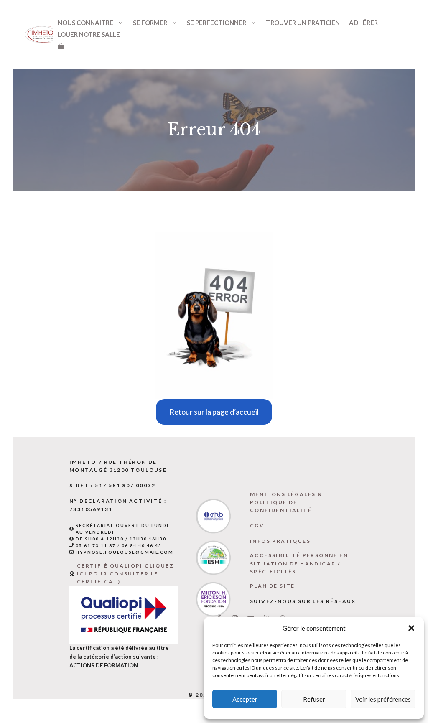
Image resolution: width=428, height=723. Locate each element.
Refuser (314, 699)
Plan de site (272, 586)
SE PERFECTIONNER (216, 22)
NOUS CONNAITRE (85, 22)
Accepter (244, 699)
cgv (257, 525)
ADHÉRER (363, 22)
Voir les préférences (383, 699)
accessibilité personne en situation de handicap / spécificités (299, 563)
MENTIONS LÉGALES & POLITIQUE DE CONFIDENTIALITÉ (286, 502)
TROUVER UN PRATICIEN (303, 22)
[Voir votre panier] (61, 46)
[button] (411, 628)
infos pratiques (280, 541)
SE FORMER (150, 22)
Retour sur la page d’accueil (214, 411)
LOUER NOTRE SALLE (89, 34)
